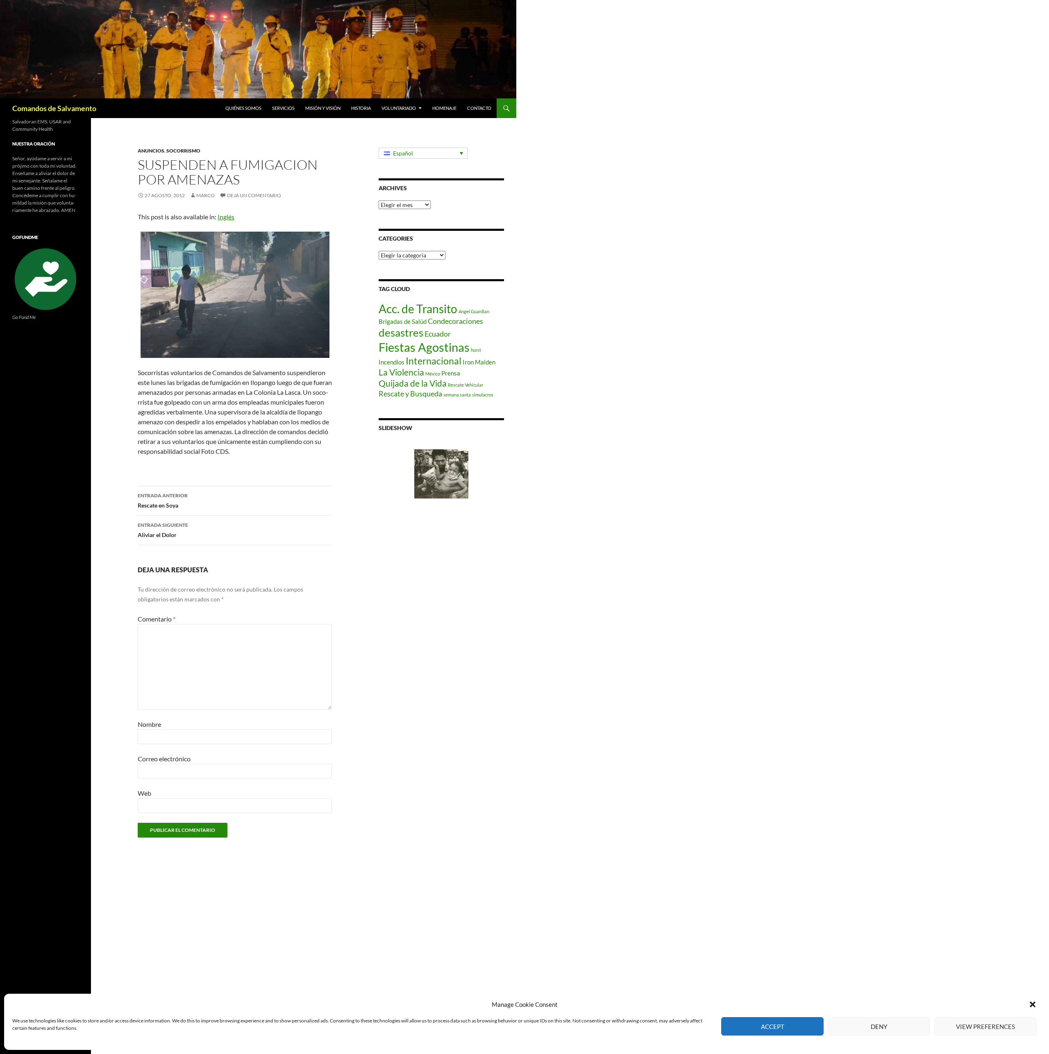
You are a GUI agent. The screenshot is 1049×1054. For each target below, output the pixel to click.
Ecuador (438, 333)
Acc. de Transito (418, 309)
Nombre (149, 724)
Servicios (283, 108)
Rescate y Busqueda (410, 393)
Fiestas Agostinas (424, 347)
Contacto (479, 108)
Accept (772, 1026)
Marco (205, 195)
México (432, 373)
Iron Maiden (479, 362)
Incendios (391, 362)
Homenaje (444, 108)
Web (144, 793)
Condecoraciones (455, 321)
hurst (476, 350)
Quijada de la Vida (413, 383)
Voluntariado (398, 108)
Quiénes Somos (243, 108)
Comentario (156, 619)
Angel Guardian (474, 311)
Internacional (433, 361)
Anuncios (151, 151)
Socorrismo (183, 151)
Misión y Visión (323, 108)
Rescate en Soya (163, 500)
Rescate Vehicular (465, 384)
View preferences (985, 1026)
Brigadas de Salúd (403, 321)
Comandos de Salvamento (54, 108)
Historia (361, 108)
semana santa (457, 394)
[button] (1033, 1004)
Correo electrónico (164, 759)
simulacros (482, 394)
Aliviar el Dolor (163, 530)
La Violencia (401, 372)
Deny (879, 1026)
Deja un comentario (254, 195)
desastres (401, 332)
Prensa (450, 373)
